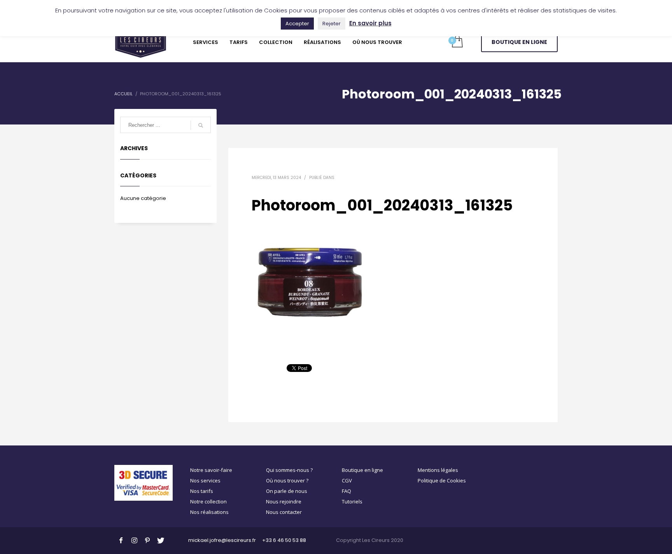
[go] (201, 125)
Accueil (123, 94)
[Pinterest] (147, 540)
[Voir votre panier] (457, 42)
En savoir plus (370, 23)
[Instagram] (134, 540)
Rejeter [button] (331, 23)
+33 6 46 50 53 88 (284, 540)
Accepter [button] (297, 23)
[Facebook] (121, 540)
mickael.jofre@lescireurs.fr (222, 540)
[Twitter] (160, 540)
